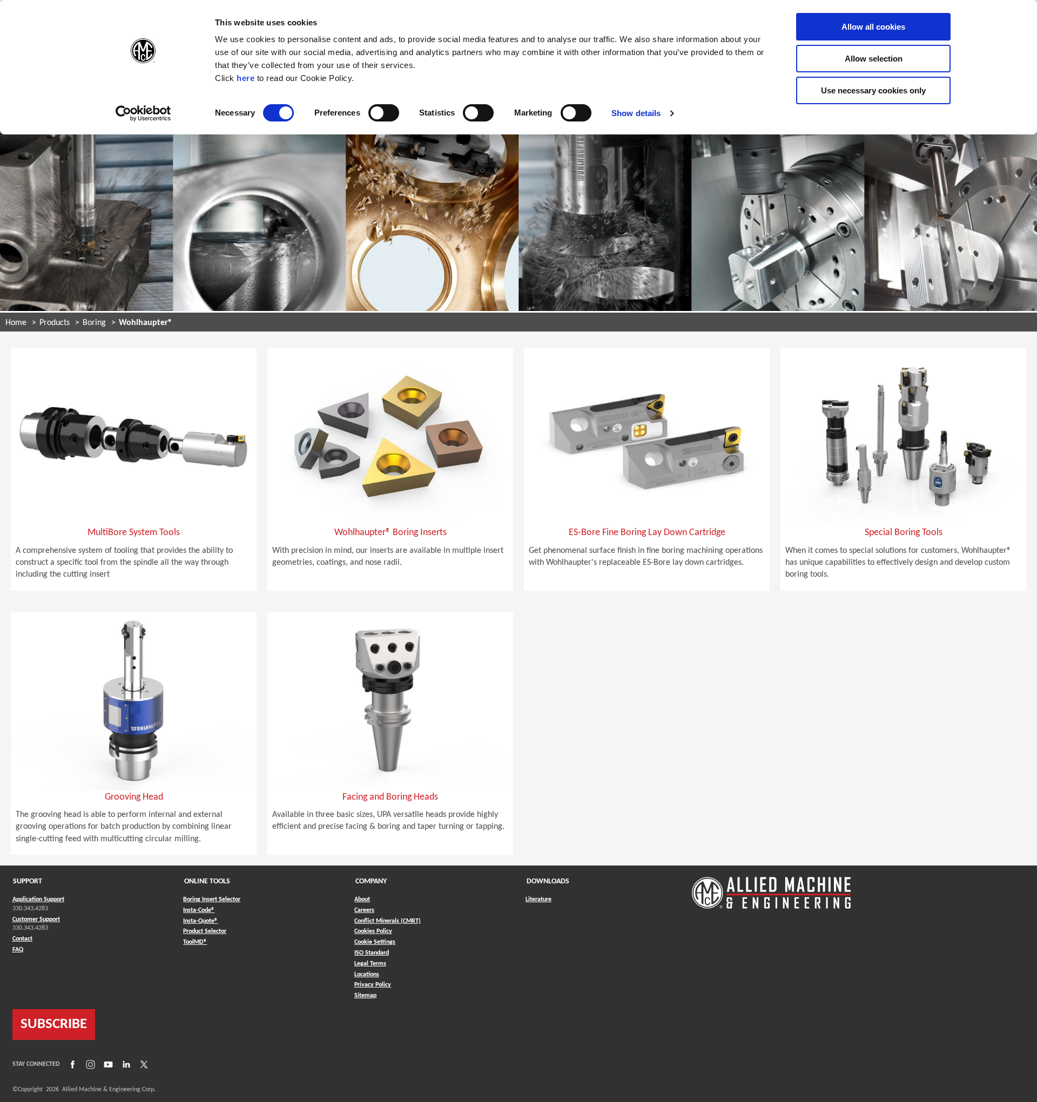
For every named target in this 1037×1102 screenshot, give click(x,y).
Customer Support (36, 919)
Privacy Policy (372, 985)
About (362, 899)
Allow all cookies (873, 26)
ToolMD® (195, 941)
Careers (364, 910)
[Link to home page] (771, 887)
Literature (538, 899)
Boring (94, 323)
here (245, 78)
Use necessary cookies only (873, 90)
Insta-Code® (198, 910)
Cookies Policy (373, 931)
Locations (366, 974)
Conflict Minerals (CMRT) (387, 921)
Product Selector (204, 931)
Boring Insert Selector (211, 899)
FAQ (17, 949)
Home (15, 323)
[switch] (383, 112)
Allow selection (874, 58)
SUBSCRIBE (54, 1024)
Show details (636, 113)
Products (54, 323)
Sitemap (365, 995)
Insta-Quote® (200, 920)
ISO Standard (371, 953)
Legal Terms (370, 964)
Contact (22, 939)
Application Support (38, 899)
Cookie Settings (374, 942)
